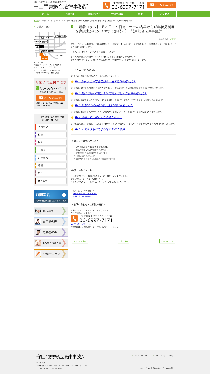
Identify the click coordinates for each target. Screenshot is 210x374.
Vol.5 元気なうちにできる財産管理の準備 (100, 129)
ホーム (46, 14)
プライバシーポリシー (166, 356)
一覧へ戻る (123, 241)
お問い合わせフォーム (82, 196)
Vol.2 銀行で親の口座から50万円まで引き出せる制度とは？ (111, 93)
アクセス (164, 14)
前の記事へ (80, 241)
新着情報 (173, 39)
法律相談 (69, 14)
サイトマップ (141, 356)
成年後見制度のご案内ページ (85, 194)
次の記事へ (167, 241)
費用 (140, 14)
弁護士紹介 (117, 14)
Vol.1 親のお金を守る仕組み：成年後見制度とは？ (105, 81)
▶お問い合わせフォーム (81, 224)
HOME (36, 21)
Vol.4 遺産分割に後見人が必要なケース (98, 117)
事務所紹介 (93, 14)
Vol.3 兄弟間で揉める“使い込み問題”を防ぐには (104, 105)
